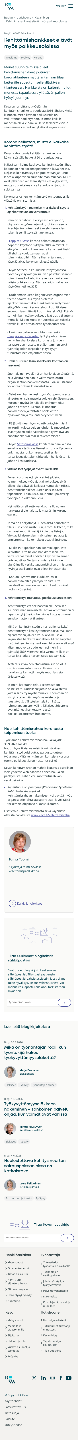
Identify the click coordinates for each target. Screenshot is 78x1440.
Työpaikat (13, 1356)
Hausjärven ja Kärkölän (23, 336)
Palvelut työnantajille (56, 1290)
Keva (9, 1312)
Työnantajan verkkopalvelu (51, 1273)
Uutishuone (24, 17)
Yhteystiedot (15, 1262)
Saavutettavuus (15, 1407)
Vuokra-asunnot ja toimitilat (19, 1348)
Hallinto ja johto (17, 1341)
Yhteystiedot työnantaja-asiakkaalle (56, 1264)
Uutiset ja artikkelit (54, 1320)
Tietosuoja (12, 1413)
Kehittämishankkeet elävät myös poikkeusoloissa (36, 21)
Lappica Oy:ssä (19, 241)
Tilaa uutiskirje (52, 1350)
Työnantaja (50, 1255)
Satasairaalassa (27, 444)
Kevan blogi (42, 17)
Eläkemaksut (50, 1296)
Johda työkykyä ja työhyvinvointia (53, 1283)
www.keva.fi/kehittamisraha (50, 815)
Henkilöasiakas (18, 1255)
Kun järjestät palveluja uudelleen (57, 1304)
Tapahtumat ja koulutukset (52, 1342)
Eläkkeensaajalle (18, 1289)
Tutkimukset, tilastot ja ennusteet (57, 1327)
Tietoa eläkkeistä (18, 1274)
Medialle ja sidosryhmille (16, 1327)
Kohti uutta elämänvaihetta (17, 1281)
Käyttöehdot (13, 1401)
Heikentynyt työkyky (20, 1295)
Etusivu (8, 17)
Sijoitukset (14, 1335)
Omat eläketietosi (18, 1268)
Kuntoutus (14, 1301)
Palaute (10, 1419)
